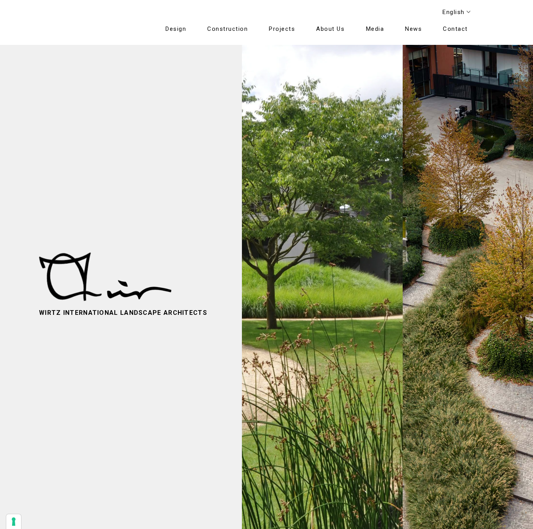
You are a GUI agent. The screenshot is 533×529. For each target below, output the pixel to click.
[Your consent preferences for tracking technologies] (13, 521)
